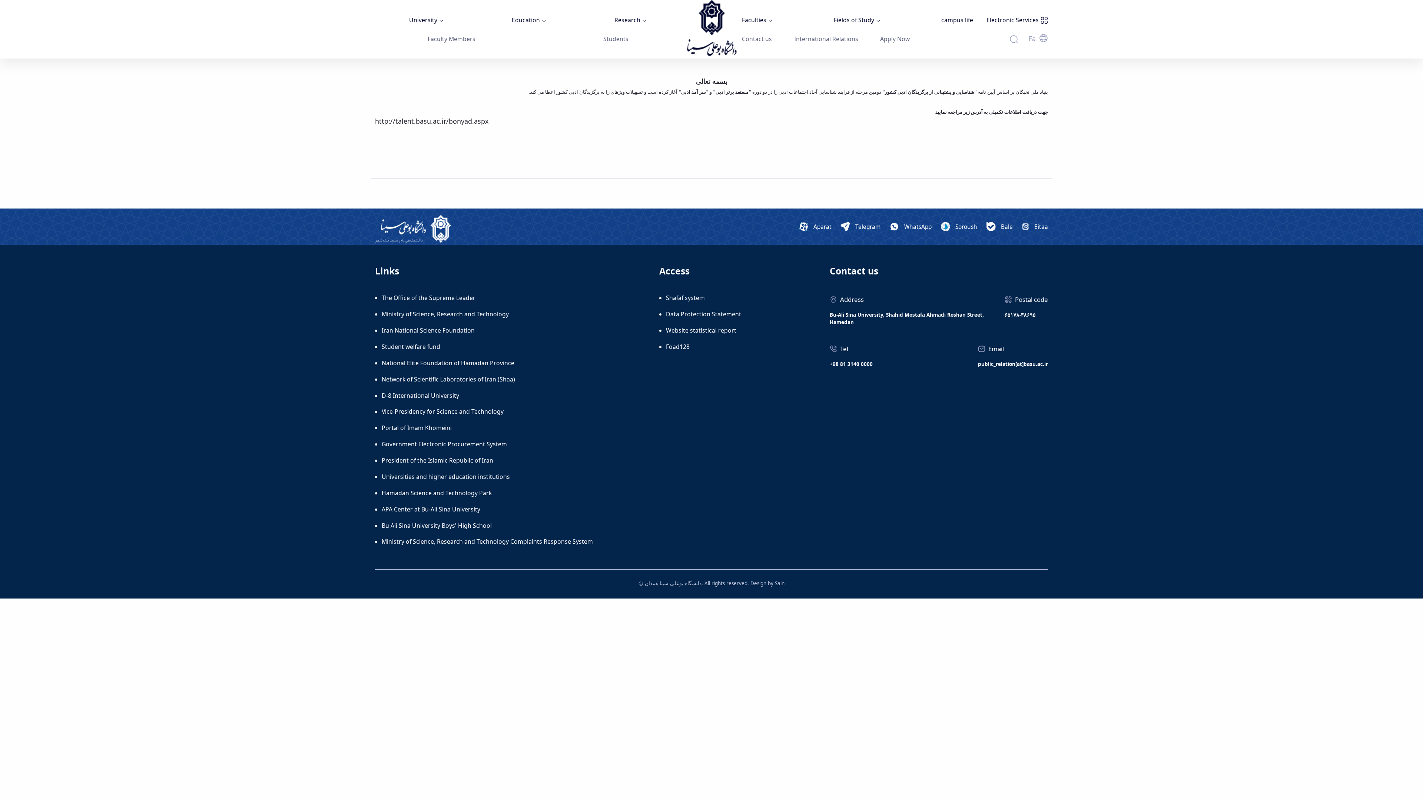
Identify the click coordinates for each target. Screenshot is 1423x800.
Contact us (757, 39)
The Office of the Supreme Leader (428, 298)
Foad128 (678, 347)
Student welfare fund (411, 347)
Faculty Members (451, 39)
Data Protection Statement (703, 314)
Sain (780, 583)
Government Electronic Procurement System (444, 444)
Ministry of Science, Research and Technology (445, 314)
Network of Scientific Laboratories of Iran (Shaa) (448, 379)
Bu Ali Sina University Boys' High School (437, 525)
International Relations (826, 39)
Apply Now (895, 39)
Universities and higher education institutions (446, 477)
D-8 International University (420, 395)
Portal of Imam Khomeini (417, 428)
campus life (957, 20)
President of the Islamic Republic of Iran (437, 460)
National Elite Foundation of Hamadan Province (448, 363)
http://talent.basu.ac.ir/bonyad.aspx (432, 121)
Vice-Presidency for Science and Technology (443, 411)
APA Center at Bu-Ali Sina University (431, 509)
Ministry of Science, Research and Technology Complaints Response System (487, 541)
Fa (1032, 38)
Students (615, 39)
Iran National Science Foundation (428, 330)
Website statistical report (701, 330)
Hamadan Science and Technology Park (437, 493)
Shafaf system (685, 298)
